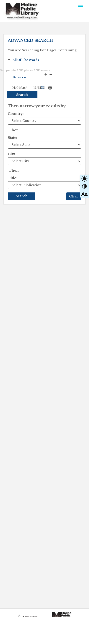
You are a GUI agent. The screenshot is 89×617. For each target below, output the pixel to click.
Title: (12, 178)
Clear (73, 196)
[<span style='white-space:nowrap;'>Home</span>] (31, 10)
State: (12, 138)
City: (12, 154)
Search (22, 95)
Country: (16, 114)
